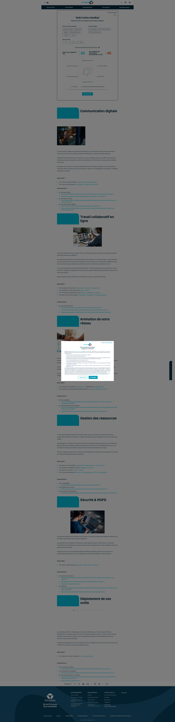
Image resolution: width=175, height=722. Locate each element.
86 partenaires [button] (78, 351)
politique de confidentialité (96, 374)
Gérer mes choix (83, 377)
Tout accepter (93, 377)
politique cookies (105, 374)
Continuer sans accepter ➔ (107, 342)
